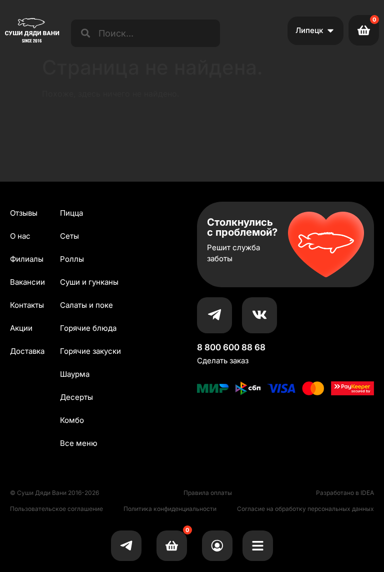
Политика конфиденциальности (170, 508)
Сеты (69, 236)
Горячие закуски (90, 351)
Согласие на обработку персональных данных (305, 508)
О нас (20, 236)
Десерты (76, 397)
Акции (21, 328)
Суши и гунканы (89, 282)
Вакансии (27, 282)
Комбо (72, 420)
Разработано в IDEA (345, 492)
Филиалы (27, 259)
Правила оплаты (208, 492)
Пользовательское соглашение (56, 508)
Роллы (72, 259)
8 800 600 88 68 (231, 347)
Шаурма (75, 374)
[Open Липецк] (331, 31)
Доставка (27, 351)
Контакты (27, 305)
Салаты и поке (86, 305)
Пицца (71, 213)
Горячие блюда (88, 328)
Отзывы (24, 213)
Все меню (79, 443)
